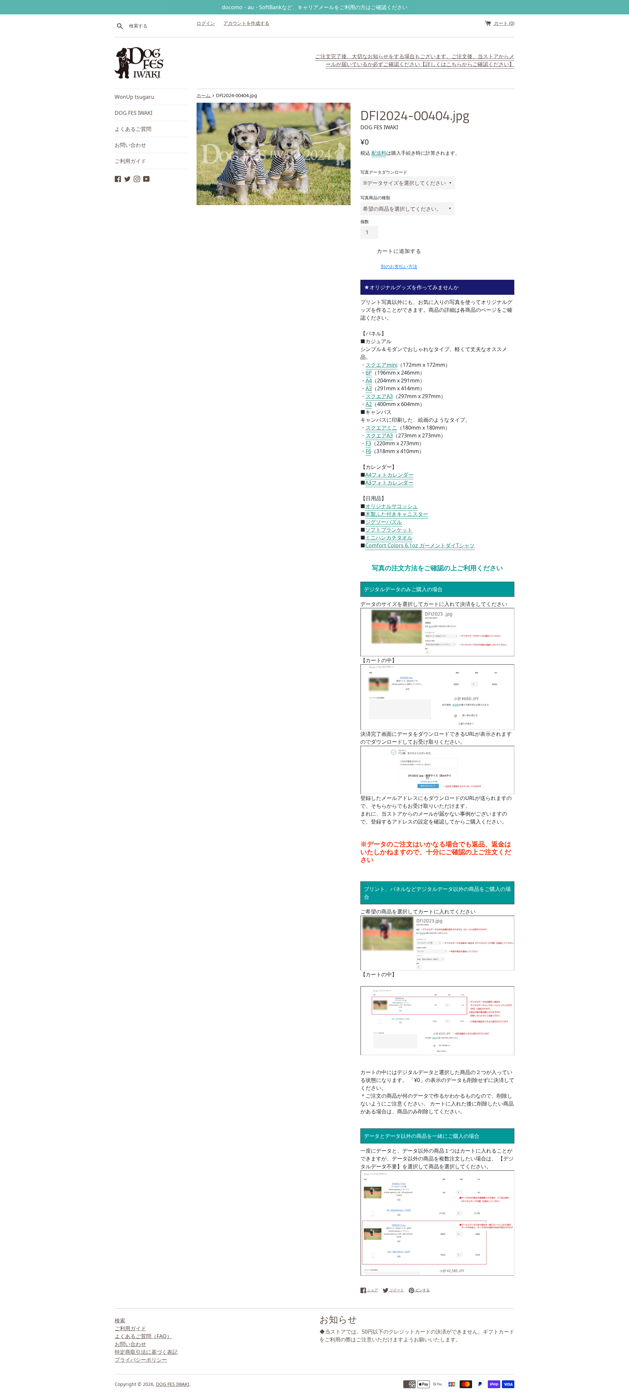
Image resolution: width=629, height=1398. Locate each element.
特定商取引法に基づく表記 (146, 1351)
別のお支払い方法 (399, 266)
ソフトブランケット (388, 529)
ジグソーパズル (383, 521)
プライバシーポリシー (141, 1359)
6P (369, 372)
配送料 (379, 153)
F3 (368, 443)
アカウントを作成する (246, 23)
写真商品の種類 (375, 198)
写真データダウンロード (383, 172)
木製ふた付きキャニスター (396, 514)
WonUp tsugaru (134, 96)
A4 (369, 380)
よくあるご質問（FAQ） (143, 1336)
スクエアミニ (381, 427)
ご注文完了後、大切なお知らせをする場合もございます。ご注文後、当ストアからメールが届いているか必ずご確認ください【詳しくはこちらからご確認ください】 (414, 60)
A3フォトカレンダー (389, 482)
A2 (369, 404)
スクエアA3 (379, 396)
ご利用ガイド (130, 161)
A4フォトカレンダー (389, 474)
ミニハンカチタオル (388, 537)
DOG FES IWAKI (133, 112)
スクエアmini (381, 364)
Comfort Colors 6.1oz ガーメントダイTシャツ (420, 545)
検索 (120, 1320)
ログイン (206, 23)
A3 (369, 388)
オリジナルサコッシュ (391, 506)
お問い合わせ (130, 145)
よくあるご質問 (133, 129)
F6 (368, 451)
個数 (364, 221)
